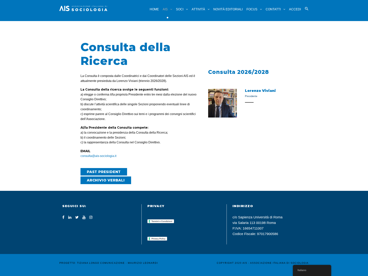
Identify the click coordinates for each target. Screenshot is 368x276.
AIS (165, 9)
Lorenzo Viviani (260, 91)
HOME (154, 9)
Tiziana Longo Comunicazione (101, 263)
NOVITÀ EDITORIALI (228, 9)
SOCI (179, 9)
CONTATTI (273, 9)
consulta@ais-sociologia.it (98, 156)
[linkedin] (69, 217)
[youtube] (83, 217)
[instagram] (90, 217)
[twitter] (77, 217)
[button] (307, 12)
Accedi (295, 9)
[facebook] (63, 217)
